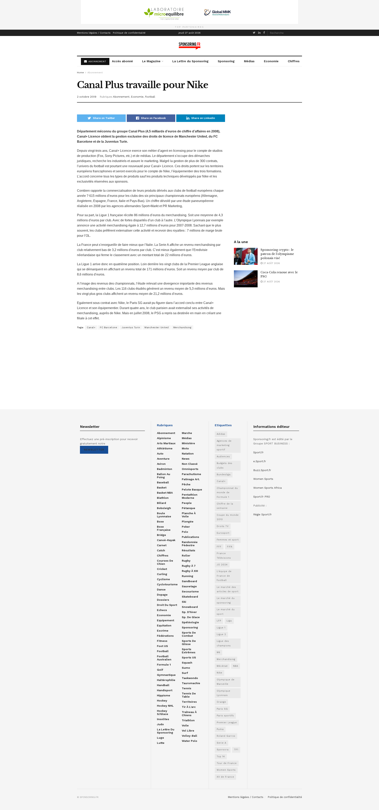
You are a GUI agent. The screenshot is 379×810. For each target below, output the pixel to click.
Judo (160, 724)
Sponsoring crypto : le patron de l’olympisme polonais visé (277, 254)
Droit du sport (167, 604)
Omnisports (190, 469)
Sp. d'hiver (189, 612)
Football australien (164, 658)
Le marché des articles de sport (227, 589)
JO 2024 (222, 564)
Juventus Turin (131, 327)
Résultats (188, 550)
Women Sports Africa (267, 487)
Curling (162, 574)
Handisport (164, 690)
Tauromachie (191, 683)
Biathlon (163, 497)
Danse (161, 589)
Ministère (188, 443)
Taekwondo (190, 678)
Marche (187, 433)
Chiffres (293, 61)
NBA (235, 666)
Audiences (223, 456)
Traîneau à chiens (189, 713)
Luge (160, 737)
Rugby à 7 (189, 565)
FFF (219, 546)
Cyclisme (163, 579)
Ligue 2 (221, 634)
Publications (190, 536)
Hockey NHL (165, 705)
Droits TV (223, 526)
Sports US (189, 657)
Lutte (160, 742)
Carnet (161, 545)
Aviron (161, 463)
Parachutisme (191, 474)
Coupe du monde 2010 (228, 517)
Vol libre (188, 730)
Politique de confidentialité (129, 32)
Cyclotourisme (167, 584)
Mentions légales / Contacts (94, 32)
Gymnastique (166, 674)
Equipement (165, 620)
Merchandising (182, 327)
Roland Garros (226, 736)
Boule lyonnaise (164, 515)
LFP (219, 621)
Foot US (162, 646)
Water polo (189, 740)
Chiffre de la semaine (225, 506)
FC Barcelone (108, 327)
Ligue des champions (224, 643)
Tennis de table (189, 695)
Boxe (160, 521)
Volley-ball (189, 735)
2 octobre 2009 (86, 96)
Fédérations (165, 635)
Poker (186, 526)
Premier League (227, 722)
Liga (229, 621)
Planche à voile (189, 515)
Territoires (189, 701)
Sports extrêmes (188, 651)
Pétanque (188, 508)
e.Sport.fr (259, 461)
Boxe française (164, 528)
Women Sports (226, 770)
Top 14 (221, 756)
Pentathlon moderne (189, 496)
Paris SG (222, 709)
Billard (161, 502)
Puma (220, 729)
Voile (185, 725)
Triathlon (188, 720)
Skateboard (190, 596)
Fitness (162, 640)
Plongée (187, 521)
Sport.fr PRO (261, 496)
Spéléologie (190, 622)
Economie (271, 61)
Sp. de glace (191, 617)
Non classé (190, 463)
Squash (187, 662)
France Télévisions (224, 555)
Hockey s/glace (162, 712)
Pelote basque (192, 489)
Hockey (162, 700)
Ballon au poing (163, 475)
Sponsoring (226, 61)
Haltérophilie (166, 680)
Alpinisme (164, 438)
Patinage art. (191, 479)
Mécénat (222, 666)
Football (150, 96)
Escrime (162, 630)
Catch (161, 550)
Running (187, 576)
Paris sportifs (225, 715)
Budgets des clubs (224, 465)
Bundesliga (224, 474)
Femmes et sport (228, 539)
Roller (186, 555)
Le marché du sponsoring (226, 600)
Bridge (161, 535)
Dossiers (163, 599)
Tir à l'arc (189, 706)
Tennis (186, 688)
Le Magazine (151, 61)
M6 (218, 652)
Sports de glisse (189, 642)
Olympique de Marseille (226, 681)
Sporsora (223, 749)
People (187, 502)
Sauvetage (189, 586)
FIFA (229, 546)
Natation (188, 453)
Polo (185, 531)
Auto (160, 453)
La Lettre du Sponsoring (190, 61)
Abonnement (95, 72)
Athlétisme (165, 448)
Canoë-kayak (166, 540)
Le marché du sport (226, 611)
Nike (219, 672)
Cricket (162, 568)
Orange (221, 702)
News (186, 458)
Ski (184, 601)
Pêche (186, 484)
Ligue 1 (221, 627)
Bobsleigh (164, 508)
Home (80, 72)
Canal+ (91, 327)
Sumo (186, 667)
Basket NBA (165, 492)
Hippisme (163, 695)
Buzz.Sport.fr (262, 470)
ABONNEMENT (96, 61)
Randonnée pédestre (190, 543)
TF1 (236, 749)
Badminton (164, 469)
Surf (185, 672)
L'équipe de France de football (224, 576)
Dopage (162, 594)
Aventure (163, 458)
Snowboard (190, 606)
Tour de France (227, 763)
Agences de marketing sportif (224, 445)
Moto (185, 448)
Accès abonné (122, 61)
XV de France (225, 777)
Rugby (186, 560)
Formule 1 (164, 664)
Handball (163, 685)
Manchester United (156, 327)
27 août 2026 (271, 263)
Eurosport (223, 533)
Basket (161, 487)
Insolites (163, 719)
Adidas (221, 434)
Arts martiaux (166, 443)
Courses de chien (165, 562)
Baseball (163, 482)
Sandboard (189, 581)
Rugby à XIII (190, 570)
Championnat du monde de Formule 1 (227, 492)
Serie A (221, 743)
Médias (249, 61)
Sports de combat (189, 634)
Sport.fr (258, 452)
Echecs (162, 610)
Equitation (164, 625)
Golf (160, 669)
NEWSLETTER (94, 449)
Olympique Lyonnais (223, 693)
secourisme (190, 591)
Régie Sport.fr (262, 514)
